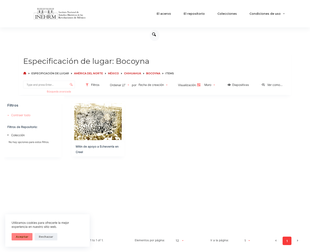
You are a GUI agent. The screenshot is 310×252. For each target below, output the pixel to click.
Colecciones (227, 14)
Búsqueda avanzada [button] (59, 91)
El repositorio (194, 14)
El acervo (164, 14)
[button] (275, 240)
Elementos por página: (150, 240)
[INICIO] (24, 73)
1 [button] (287, 241)
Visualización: (187, 85)
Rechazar (46, 236)
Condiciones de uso (265, 14)
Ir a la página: (219, 240)
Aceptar (22, 236)
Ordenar (115, 85)
